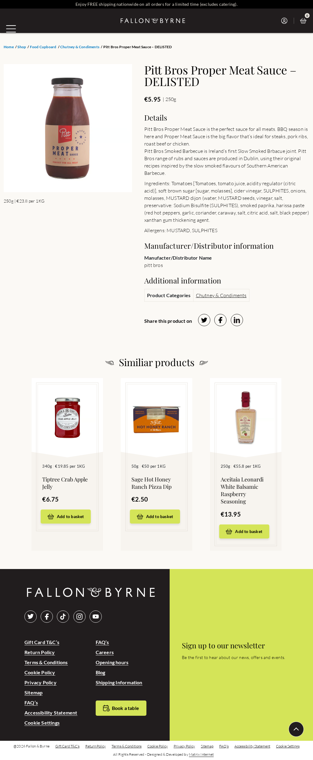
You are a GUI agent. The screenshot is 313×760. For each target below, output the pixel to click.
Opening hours (112, 662)
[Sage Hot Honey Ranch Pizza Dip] (156, 408)
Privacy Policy (40, 682)
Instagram (79, 617)
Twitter (30, 617)
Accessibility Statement (50, 712)
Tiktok (63, 617)
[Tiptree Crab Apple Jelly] (67, 408)
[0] (304, 21)
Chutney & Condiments (79, 47)
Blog (100, 672)
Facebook (47, 617)
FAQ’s (31, 702)
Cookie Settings (42, 723)
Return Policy (39, 652)
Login (286, 20)
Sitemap (33, 692)
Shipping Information (119, 682)
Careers (105, 652)
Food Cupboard (43, 47)
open (11, 29)
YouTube (96, 617)
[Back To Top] (296, 729)
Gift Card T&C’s (41, 642)
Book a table (125, 708)
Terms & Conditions (46, 662)
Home (9, 47)
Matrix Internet (201, 754)
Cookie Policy (39, 672)
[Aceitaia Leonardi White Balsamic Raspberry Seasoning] (246, 408)
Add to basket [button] (70, 516)
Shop (21, 47)
